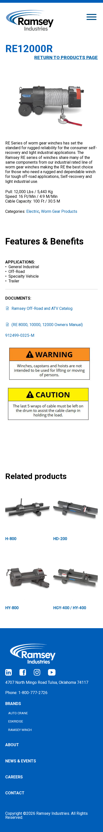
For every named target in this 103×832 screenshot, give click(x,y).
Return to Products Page (66, 57)
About (12, 744)
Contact (14, 793)
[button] (91, 16)
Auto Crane (18, 713)
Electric (32, 211)
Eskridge (15, 721)
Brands (13, 703)
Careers (14, 777)
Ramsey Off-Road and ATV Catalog (42, 308)
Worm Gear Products (59, 211)
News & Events (20, 761)
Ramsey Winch (20, 730)
